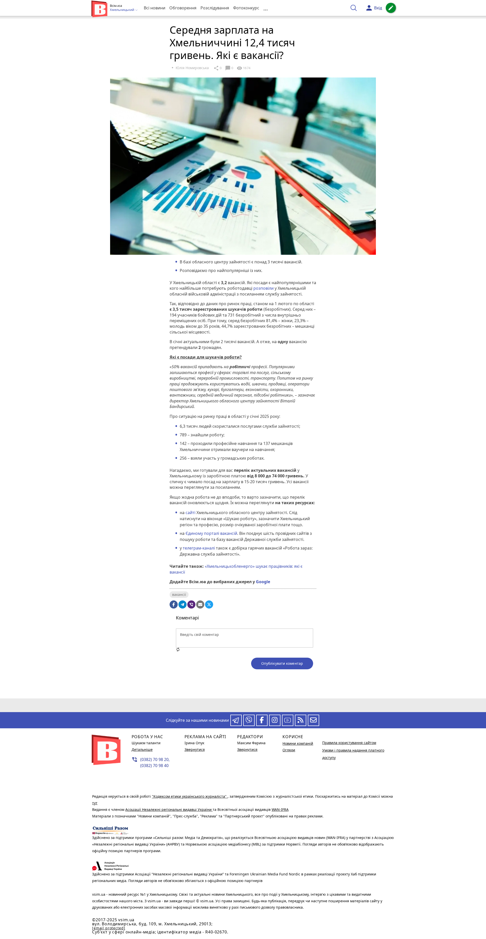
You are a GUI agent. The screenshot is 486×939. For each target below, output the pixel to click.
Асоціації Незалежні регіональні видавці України (169, 809)
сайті (190, 512)
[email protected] (108, 928)
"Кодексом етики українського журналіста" (190, 796)
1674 (243, 68)
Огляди (288, 750)
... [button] (265, 8)
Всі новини (154, 8)
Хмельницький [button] (122, 10)
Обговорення (182, 8)
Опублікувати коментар (282, 663)
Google (263, 581)
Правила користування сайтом (349, 742)
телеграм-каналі (199, 548)
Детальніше (142, 749)
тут (94, 802)
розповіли (263, 288)
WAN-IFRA (280, 809)
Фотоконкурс (246, 8)
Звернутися (195, 749)
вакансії (179, 594)
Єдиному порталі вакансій (211, 533)
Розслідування (214, 8)
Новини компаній (297, 743)
